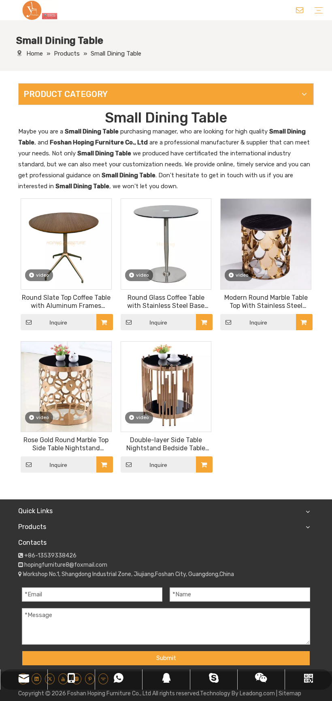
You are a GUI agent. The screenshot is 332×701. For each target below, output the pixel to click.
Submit (166, 658)
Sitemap (290, 693)
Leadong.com (257, 693)
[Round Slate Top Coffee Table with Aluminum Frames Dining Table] (66, 243)
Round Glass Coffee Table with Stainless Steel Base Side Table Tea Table (165, 302)
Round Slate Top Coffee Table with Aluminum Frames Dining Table (66, 302)
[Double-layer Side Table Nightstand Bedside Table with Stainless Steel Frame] (166, 386)
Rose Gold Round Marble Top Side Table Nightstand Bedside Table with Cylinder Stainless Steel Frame (66, 444)
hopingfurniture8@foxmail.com (65, 564)
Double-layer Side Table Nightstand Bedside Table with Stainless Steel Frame (165, 444)
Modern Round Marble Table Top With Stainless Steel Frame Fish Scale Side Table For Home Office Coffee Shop (266, 302)
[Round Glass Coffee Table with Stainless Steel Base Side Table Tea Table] (166, 243)
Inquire (58, 322)
